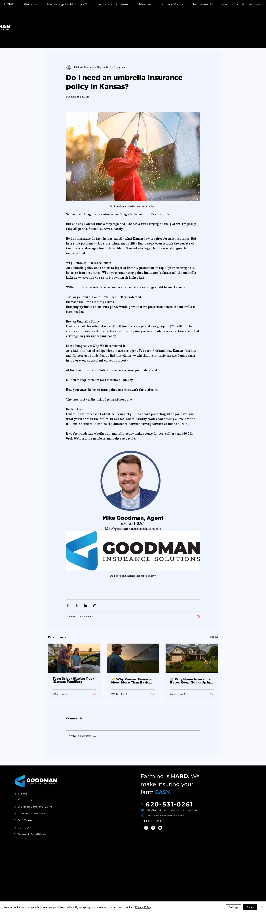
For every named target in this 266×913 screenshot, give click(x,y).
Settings (233, 907)
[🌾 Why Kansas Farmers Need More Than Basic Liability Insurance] (133, 658)
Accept (250, 907)
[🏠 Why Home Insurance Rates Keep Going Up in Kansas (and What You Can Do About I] (192, 658)
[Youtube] (160, 828)
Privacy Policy (143, 907)
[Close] (261, 907)
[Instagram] (153, 828)
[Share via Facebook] (67, 605)
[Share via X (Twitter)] (76, 605)
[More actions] (198, 67)
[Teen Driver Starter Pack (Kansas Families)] (74, 658)
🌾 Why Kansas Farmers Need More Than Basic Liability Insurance (131, 681)
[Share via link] (94, 605)
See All (214, 636)
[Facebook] (146, 828)
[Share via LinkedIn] (85, 605)
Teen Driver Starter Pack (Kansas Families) (73, 680)
